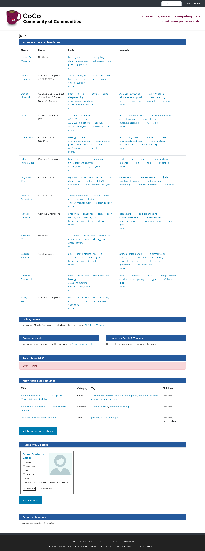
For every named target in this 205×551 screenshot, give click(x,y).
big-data (133, 137)
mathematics (154, 181)
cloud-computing (77, 282)
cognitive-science (148, 395)
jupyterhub (83, 64)
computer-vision (161, 115)
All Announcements (82, 344)
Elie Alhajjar (27, 137)
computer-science (91, 177)
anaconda (97, 75)
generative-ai (150, 119)
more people (30, 500)
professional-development (82, 148)
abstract (72, 115)
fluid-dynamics (76, 166)
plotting (95, 417)
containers (125, 213)
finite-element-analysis (80, 104)
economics (74, 184)
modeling (124, 184)
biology (72, 137)
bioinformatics (157, 253)
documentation (127, 221)
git (90, 166)
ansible (96, 195)
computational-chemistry (149, 257)
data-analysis (158, 141)
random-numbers (147, 184)
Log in (197, 3)
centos (86, 301)
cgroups (103, 79)
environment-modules (80, 100)
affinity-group (156, 93)
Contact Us (149, 546)
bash (109, 75)
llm (166, 119)
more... (72, 68)
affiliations (97, 126)
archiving (42, 482)
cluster (90, 199)
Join (188, 3)
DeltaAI (100, 181)
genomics (124, 264)
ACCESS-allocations (130, 93)
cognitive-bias (137, 115)
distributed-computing (131, 279)
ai (108, 126)
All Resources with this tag (38, 431)
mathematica (84, 144)
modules (164, 162)
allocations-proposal (130, 97)
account (99, 122)
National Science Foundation (116, 541)
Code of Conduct (112, 546)
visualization (107, 417)
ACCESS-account (77, 119)
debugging (98, 60)
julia (70, 64)
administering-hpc (78, 75)
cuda (105, 93)
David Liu (26, 115)
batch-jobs (74, 57)
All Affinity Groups (94, 325)
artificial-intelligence (130, 253)
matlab (99, 144)
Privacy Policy (90, 546)
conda (95, 93)
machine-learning (129, 122)
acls (70, 253)
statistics (169, 184)
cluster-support (76, 82)
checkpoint (100, 301)
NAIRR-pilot (153, 122)
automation (29, 488)
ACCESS (85, 115)
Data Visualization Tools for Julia (38, 417)
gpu (110, 60)
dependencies (153, 217)
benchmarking (157, 97)
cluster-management (79, 202)
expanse (123, 162)
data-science (103, 141)
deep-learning (76, 97)
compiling (98, 57)
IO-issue (168, 279)
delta (89, 181)
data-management (78, 60)
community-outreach (143, 100)
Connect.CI (132, 546)
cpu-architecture (148, 213)
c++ (86, 57)
